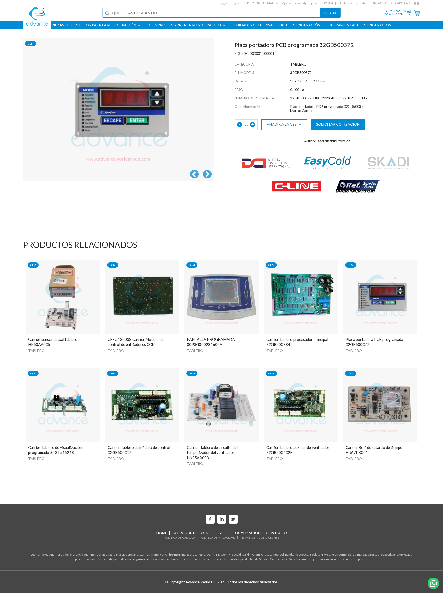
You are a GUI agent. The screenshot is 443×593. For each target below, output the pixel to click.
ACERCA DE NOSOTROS (193, 533)
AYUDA (328, 3)
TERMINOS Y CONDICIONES (259, 537)
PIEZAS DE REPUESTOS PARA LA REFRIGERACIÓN (94, 25)
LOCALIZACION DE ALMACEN (396, 13)
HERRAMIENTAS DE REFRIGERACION (360, 25)
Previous (194, 174)
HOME (161, 533)
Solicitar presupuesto (351, 3)
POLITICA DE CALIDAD (179, 537)
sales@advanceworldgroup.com (298, 3)
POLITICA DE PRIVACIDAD (217, 537)
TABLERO (36, 350)
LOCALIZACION (247, 533)
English (236, 3)
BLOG (223, 533)
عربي (223, 3)
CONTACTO (377, 3)
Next (207, 174)
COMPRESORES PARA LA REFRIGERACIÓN (185, 25)
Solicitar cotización (338, 124)
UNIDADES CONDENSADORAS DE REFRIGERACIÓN (277, 25)
